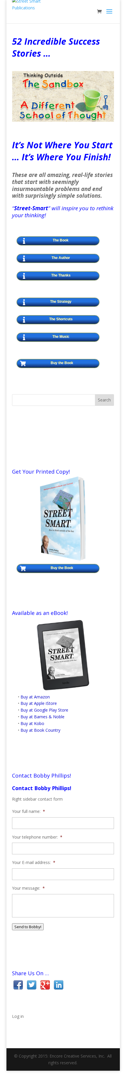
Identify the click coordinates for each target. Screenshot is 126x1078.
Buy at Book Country (40, 730)
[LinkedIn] (58, 986)
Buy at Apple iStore (39, 703)
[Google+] (45, 986)
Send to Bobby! (27, 926)
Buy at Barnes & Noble (42, 716)
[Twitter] (31, 986)
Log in (18, 1016)
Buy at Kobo (32, 723)
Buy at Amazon (35, 697)
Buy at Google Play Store (44, 710)
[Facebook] (18, 986)
